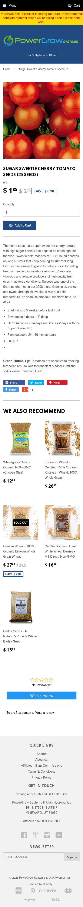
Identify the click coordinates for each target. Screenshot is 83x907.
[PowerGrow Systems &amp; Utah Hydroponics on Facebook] (24, 836)
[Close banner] (78, 18)
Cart (76, 5)
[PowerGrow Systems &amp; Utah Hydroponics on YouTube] (59, 836)
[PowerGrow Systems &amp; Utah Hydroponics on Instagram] (47, 836)
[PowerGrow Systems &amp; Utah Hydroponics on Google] (35, 836)
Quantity (8, 204)
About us (41, 759)
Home (6, 69)
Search (42, 753)
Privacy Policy (41, 777)
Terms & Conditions (41, 771)
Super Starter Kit (18, 328)
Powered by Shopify (40, 884)
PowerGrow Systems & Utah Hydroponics (45, 877)
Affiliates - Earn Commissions (41, 765)
